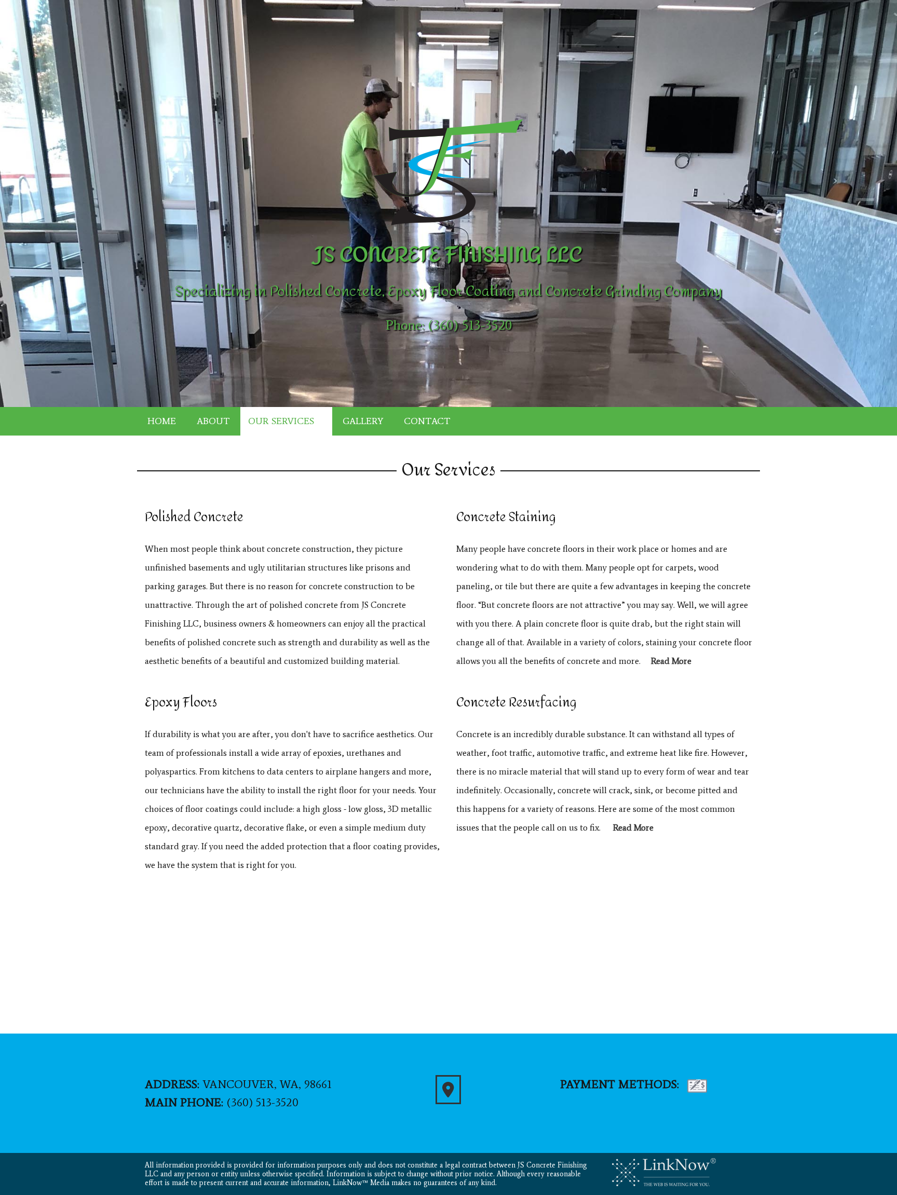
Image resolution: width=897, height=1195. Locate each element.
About (213, 421)
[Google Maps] (448, 1092)
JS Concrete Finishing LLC (448, 255)
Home (161, 421)
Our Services (281, 421)
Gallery (363, 421)
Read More (671, 661)
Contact (427, 421)
